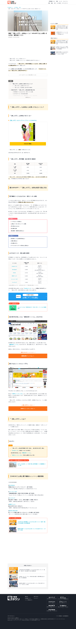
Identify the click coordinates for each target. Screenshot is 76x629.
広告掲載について (28, 598)
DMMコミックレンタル (17, 455)
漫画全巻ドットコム (26, 452)
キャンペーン (65, 1)
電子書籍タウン (10, 7)
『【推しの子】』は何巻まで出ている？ (21, 85)
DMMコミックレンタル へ (28, 408)
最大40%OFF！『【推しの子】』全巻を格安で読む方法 (23, 89)
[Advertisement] (28, 47)
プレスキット (36, 598)
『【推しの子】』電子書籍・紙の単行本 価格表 (23, 87)
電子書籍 (16, 7)
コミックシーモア (14, 279)
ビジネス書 (59, 3)
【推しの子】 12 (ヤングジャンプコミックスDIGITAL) (23, 120)
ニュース (60, 1)
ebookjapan (14, 269)
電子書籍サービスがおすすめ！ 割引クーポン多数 (23, 91)
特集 (57, 1)
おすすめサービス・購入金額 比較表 (21, 93)
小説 (54, 3)
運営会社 (26, 596)
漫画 (49, 3)
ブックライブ (14, 282)
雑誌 (52, 3)
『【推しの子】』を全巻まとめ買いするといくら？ (22, 83)
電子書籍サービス (52, 1)
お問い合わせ (36, 596)
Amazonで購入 (28, 143)
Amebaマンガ (14, 266)
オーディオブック (65, 3)
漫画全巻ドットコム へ (27, 356)
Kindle (14, 272)
